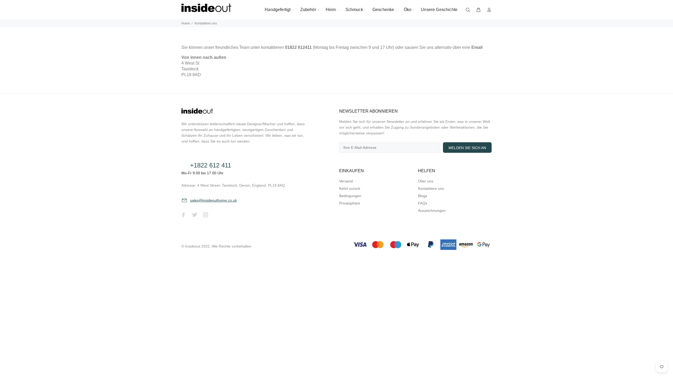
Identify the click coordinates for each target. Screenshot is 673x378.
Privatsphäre (349, 203)
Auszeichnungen (432, 210)
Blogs (422, 196)
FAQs (422, 203)
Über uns (425, 181)
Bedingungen (350, 196)
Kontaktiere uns (431, 188)
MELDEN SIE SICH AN (467, 148)
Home (185, 23)
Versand (346, 181)
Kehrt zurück (349, 188)
